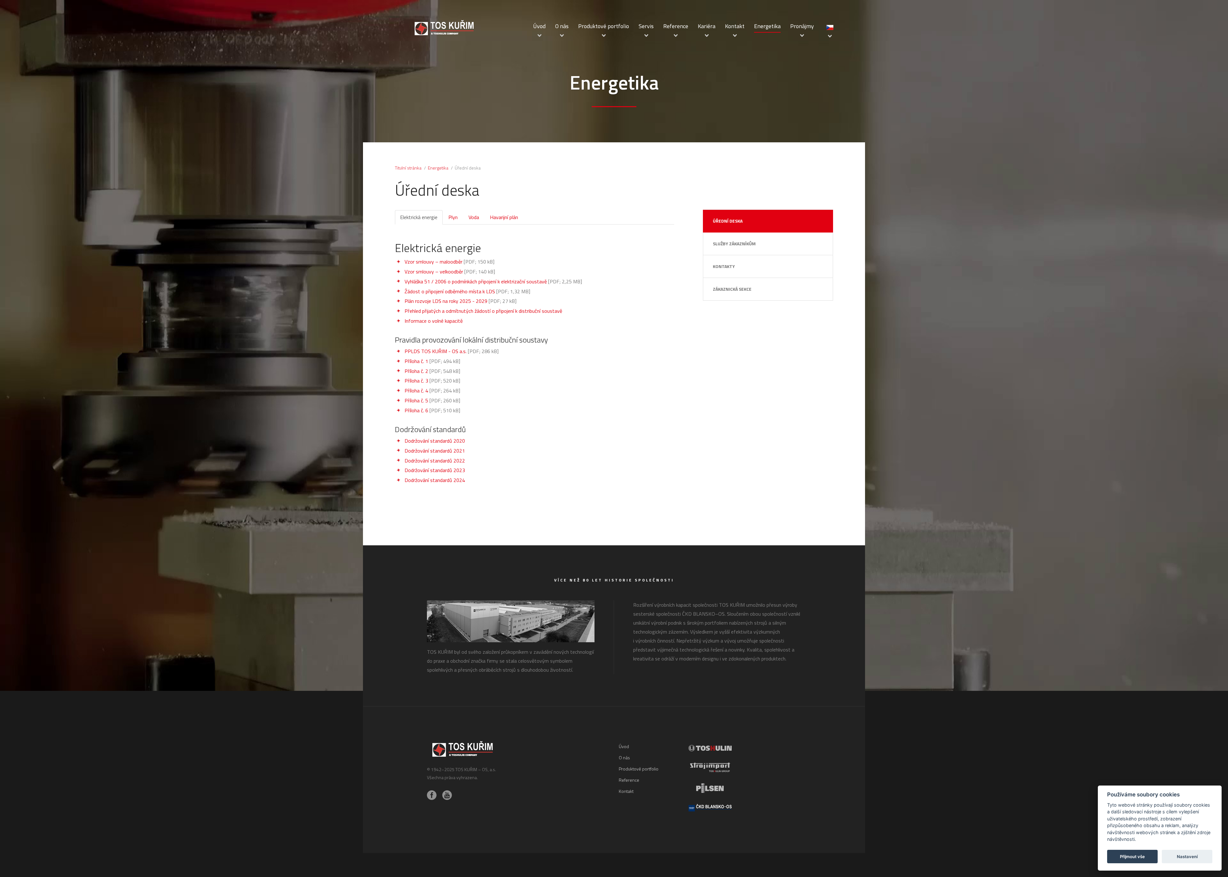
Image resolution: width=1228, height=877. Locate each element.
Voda (473, 217)
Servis (646, 26)
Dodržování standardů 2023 (435, 470)
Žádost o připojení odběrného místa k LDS (450, 291)
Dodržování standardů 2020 (435, 441)
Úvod (539, 26)
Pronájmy (802, 26)
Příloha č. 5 (416, 400)
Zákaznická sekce (732, 289)
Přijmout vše (1132, 856)
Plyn (453, 217)
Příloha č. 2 (416, 371)
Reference (675, 26)
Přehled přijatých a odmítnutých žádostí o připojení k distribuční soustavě (483, 311)
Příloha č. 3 (416, 380)
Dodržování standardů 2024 (435, 480)
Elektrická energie (418, 217)
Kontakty (724, 266)
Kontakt (734, 26)
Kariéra (706, 26)
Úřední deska (728, 220)
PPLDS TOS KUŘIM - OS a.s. (436, 351)
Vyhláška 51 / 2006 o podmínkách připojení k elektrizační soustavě (476, 281)
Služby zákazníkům (734, 243)
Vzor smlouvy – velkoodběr (434, 271)
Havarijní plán (504, 217)
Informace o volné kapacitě (434, 321)
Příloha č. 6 (416, 410)
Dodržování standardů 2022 (435, 460)
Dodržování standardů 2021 (435, 450)
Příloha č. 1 (416, 361)
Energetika (767, 26)
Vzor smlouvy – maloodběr (433, 261)
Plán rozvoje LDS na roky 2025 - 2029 (446, 301)
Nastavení (1187, 856)
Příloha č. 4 (416, 390)
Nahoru (779, 807)
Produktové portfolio (603, 26)
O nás (562, 26)
